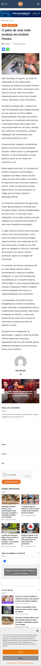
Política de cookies (11, 662)
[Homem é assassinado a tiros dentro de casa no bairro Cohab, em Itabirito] (8, 610)
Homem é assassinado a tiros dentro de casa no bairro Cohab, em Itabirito (26, 609)
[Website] (20, 374)
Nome (4, 444)
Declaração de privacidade (26, 662)
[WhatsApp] (7, 49)
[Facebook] (3, 49)
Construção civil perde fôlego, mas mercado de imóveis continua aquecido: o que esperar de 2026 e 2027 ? (10, 540)
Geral (12, 20)
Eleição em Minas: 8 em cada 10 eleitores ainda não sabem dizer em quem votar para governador (29, 540)
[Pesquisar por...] (38, 4)
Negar (20, 658)
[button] (37, 631)
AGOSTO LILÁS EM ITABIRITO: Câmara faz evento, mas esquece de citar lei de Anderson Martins (27, 599)
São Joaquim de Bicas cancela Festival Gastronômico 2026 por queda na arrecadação (20, 393)
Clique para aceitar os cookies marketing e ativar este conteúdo (20, 572)
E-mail (4, 454)
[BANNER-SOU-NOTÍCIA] (20, 14)
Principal (6, 20)
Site (3, 463)
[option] (20, 391)
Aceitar (20, 652)
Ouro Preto (12, 25)
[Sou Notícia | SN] (20, 4)
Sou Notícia (6, 44)
